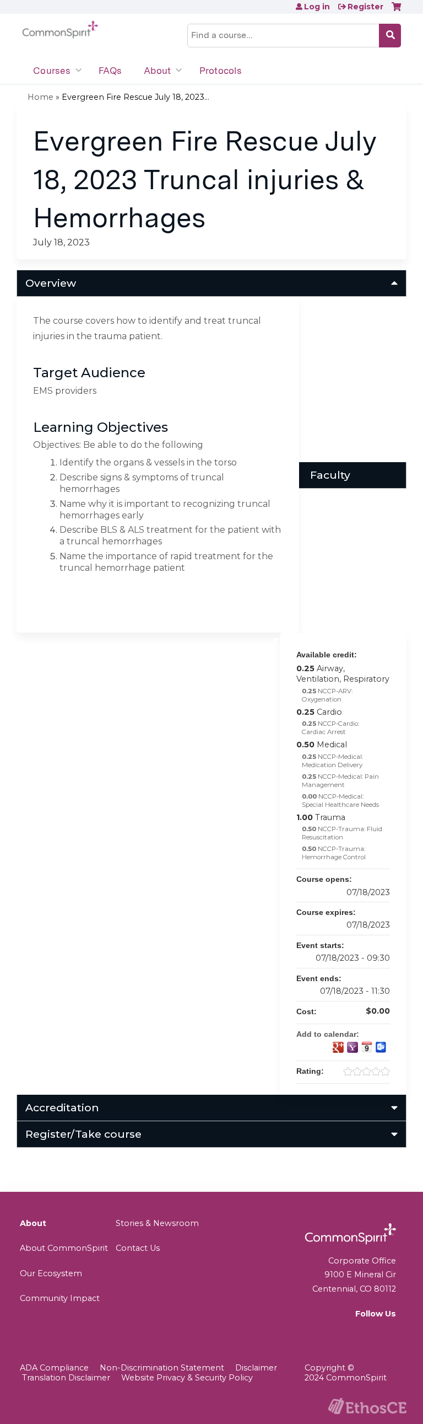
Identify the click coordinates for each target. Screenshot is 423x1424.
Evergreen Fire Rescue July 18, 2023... (135, 97)
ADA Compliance (54, 1368)
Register (365, 6)
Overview (50, 283)
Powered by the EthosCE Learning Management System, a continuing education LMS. (367, 1406)
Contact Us (138, 1248)
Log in (317, 6)
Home (40, 97)
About (157, 70)
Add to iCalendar (366, 1046)
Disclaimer (256, 1368)
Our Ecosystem (51, 1273)
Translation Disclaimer (66, 1378)
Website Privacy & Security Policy (187, 1378)
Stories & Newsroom (157, 1223)
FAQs (110, 70)
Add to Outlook (381, 1047)
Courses (51, 70)
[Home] (60, 30)
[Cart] (396, 11)
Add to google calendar (338, 1047)
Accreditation (62, 1107)
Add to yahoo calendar (352, 1047)
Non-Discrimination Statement (162, 1368)
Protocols (220, 70)
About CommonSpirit (64, 1248)
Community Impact (60, 1298)
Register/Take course (83, 1134)
